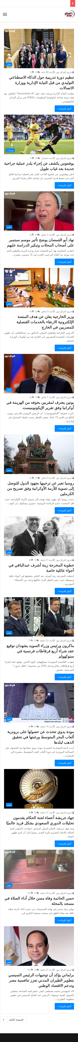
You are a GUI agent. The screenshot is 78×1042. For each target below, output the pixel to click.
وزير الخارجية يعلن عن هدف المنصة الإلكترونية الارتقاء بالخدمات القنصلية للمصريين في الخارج (45, 321)
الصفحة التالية (16, 1019)
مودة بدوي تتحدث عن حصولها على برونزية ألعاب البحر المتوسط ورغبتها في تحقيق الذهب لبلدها (40, 737)
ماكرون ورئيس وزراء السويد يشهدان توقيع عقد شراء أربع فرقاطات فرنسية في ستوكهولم (40, 651)
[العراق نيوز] (69, 14)
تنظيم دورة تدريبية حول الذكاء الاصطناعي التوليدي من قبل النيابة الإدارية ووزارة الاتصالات (41, 82)
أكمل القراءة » (64, 108)
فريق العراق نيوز (64, 72)
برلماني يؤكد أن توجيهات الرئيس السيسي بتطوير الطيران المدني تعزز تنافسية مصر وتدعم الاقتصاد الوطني (41, 980)
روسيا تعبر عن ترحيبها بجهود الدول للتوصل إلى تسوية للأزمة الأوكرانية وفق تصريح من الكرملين (40, 488)
